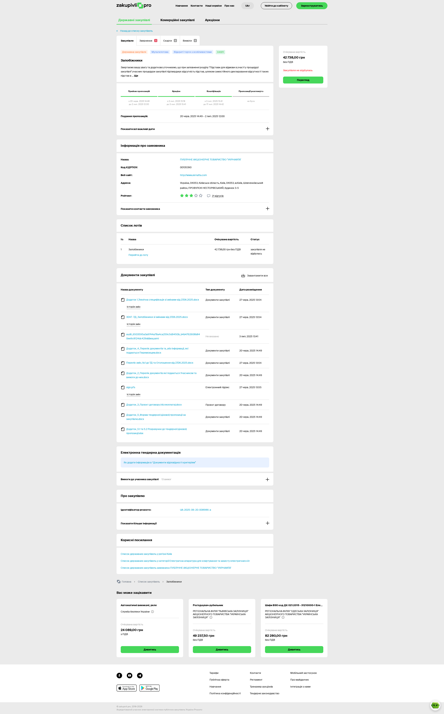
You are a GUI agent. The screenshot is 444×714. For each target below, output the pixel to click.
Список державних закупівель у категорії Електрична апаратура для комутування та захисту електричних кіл (185, 560)
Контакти (197, 5)
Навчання (182, 5)
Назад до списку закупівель (136, 30)
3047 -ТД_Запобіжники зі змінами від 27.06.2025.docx (157, 317)
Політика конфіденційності (225, 693)
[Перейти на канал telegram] (140, 675)
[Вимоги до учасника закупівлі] (195, 479)
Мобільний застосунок (303, 673)
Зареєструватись (312, 5)
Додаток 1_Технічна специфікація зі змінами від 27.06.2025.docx (162, 299)
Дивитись (150, 649)
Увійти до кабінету (276, 5)
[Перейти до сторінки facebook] (119, 675)
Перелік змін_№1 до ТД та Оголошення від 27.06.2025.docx (159, 362)
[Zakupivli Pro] (134, 6)
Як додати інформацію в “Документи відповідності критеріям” (160, 462)
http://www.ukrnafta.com (193, 175)
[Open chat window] (435, 705)
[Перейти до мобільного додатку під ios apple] (127, 688)
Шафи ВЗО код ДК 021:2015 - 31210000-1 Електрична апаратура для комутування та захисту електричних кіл (294, 605)
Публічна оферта (219, 679)
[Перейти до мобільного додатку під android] (149, 688)
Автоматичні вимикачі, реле (139, 605)
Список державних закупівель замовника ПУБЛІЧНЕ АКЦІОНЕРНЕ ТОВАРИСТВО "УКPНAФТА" (176, 567)
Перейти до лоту (138, 255)
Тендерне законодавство (264, 693)
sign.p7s (130, 387)
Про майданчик (299, 679)
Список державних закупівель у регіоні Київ (146, 554)
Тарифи (214, 673)
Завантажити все (257, 275)
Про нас (229, 5)
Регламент (256, 679)
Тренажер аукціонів (261, 686)
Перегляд (303, 80)
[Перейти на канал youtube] (129, 675)
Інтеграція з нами (300, 686)
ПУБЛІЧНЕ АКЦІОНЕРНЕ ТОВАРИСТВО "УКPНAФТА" (210, 159)
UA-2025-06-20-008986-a (195, 509)
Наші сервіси (213, 5)
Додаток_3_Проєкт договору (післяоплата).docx (154, 404)
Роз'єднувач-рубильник (208, 605)
